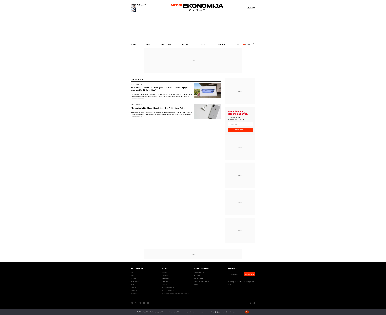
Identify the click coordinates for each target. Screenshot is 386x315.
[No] (383, 312)
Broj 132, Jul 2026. (141, 5)
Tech (237, 44)
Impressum (165, 279)
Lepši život (221, 44)
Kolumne (133, 279)
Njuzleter (165, 282)
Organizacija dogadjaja (201, 282)
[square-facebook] (190, 11)
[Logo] (197, 8)
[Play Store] (254, 303)
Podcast (203, 44)
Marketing (165, 276)
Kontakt (164, 273)
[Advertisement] (193, 27)
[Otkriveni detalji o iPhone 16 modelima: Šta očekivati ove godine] (207, 111)
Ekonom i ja (197, 285)
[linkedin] (204, 11)
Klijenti (164, 285)
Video (132, 285)
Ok (247, 312)
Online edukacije (199, 273)
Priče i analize (166, 44)
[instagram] (197, 11)
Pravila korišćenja (168, 291)
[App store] (250, 303)
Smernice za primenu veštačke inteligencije (175, 294)
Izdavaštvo (197, 276)
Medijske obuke (198, 279)
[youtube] (201, 11)
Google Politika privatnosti (236, 282)
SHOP (248, 44)
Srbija (133, 44)
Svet (148, 44)
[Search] (253, 44)
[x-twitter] (194, 11)
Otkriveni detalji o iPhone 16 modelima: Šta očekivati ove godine (158, 108)
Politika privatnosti (168, 288)
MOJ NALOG (251, 8)
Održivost (134, 291)
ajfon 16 (139, 84)
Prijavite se (240, 130)
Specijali (185, 44)
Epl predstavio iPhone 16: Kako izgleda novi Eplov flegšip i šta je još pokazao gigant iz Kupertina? (159, 89)
